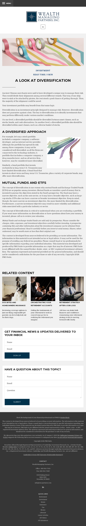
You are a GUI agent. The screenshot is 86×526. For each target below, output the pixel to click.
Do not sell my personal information (70, 437)
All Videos (43, 518)
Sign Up (17, 355)
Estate (43, 502)
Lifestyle (43, 512)
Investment (43, 499)
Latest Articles (43, 515)
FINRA (11, 447)
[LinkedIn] (43, 487)
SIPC (15, 447)
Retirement (43, 497)
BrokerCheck (64, 417)
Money (43, 510)
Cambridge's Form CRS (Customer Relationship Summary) (43, 455)
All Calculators (43, 520)
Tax (43, 507)
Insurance (43, 505)
